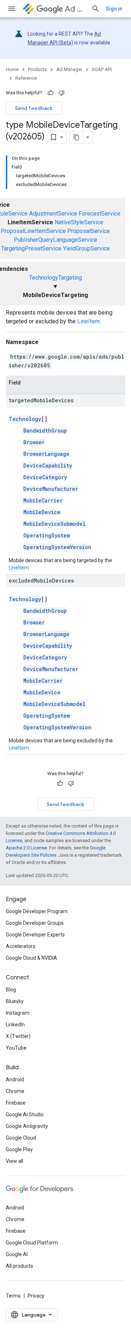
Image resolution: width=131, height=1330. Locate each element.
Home (12, 69)
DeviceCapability (47, 465)
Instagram (17, 1013)
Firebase (15, 1103)
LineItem (88, 321)
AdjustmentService (53, 213)
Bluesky (15, 1001)
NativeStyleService (79, 222)
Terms (13, 1296)
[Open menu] (11, 8)
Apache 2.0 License (26, 848)
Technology (25, 418)
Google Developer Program (37, 911)
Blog (11, 989)
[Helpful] (50, 92)
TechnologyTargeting (55, 277)
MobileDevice (41, 512)
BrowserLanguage (46, 453)
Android (15, 1079)
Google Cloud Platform (32, 1243)
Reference (26, 78)
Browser (34, 442)
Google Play (19, 1149)
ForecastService (99, 213)
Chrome (15, 1091)
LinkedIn (15, 1024)
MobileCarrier (43, 500)
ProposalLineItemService (33, 231)
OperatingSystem (46, 535)
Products (37, 69)
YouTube (16, 1048)
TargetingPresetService (31, 248)
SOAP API (102, 69)
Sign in (114, 9)
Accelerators (20, 946)
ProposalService (88, 231)
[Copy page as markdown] (76, 137)
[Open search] (95, 8)
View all (14, 1161)
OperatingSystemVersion (57, 547)
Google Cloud (21, 1138)
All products (19, 1266)
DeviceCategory (45, 477)
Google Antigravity (27, 1126)
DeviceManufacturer (50, 488)
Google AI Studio (25, 1114)
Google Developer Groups (35, 923)
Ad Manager (75, 9)
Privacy (36, 1296)
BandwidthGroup (45, 430)
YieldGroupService (86, 248)
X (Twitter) (18, 1036)
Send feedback (34, 108)
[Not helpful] (61, 92)
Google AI (17, 1254)
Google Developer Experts (35, 935)
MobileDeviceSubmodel (54, 523)
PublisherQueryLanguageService (55, 239)
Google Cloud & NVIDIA (31, 958)
